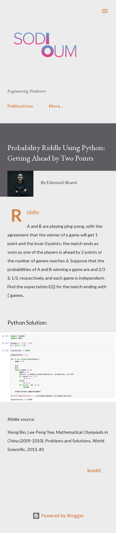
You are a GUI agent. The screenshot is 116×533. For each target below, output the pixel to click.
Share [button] (94, 470)
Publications (20, 106)
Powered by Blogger (62, 516)
